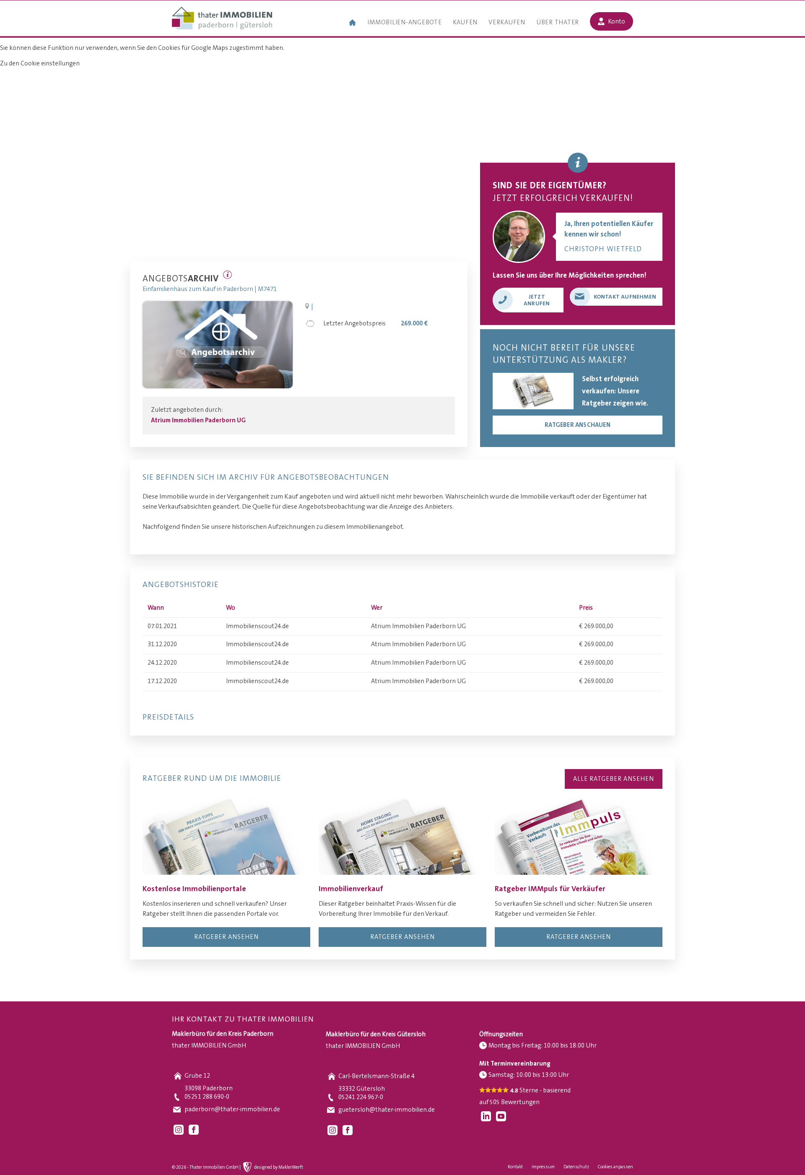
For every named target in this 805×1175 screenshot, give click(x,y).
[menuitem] (352, 23)
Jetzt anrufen (537, 300)
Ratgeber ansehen (226, 937)
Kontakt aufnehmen (625, 297)
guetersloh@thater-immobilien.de (386, 1109)
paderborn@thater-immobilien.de (232, 1109)
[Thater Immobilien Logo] (222, 18)
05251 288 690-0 (206, 1096)
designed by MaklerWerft (278, 1167)
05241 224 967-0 (360, 1097)
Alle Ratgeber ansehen (613, 778)
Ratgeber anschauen (577, 425)
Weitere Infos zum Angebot (227, 274)
